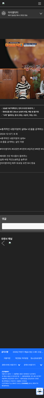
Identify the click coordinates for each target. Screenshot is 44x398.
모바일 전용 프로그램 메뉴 (41, 13)
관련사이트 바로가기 (9, 365)
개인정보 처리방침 (21, 358)
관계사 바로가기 (29, 365)
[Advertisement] (22, 323)
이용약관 (7, 358)
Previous (3, 243)
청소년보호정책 (36, 358)
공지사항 (4, 352)
